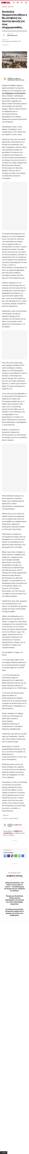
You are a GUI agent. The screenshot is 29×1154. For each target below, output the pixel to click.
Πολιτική (11, 6)
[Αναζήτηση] (14, 2)
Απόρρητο (4, 1152)
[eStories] (21, 2)
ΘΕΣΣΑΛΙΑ (5, 815)
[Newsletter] (17, 2)
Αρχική (4, 6)
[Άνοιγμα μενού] (26, 2)
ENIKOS (6, 2)
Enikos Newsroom (12, 35)
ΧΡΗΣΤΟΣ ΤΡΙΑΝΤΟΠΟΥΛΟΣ (10, 818)
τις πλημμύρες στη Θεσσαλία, (14, 93)
